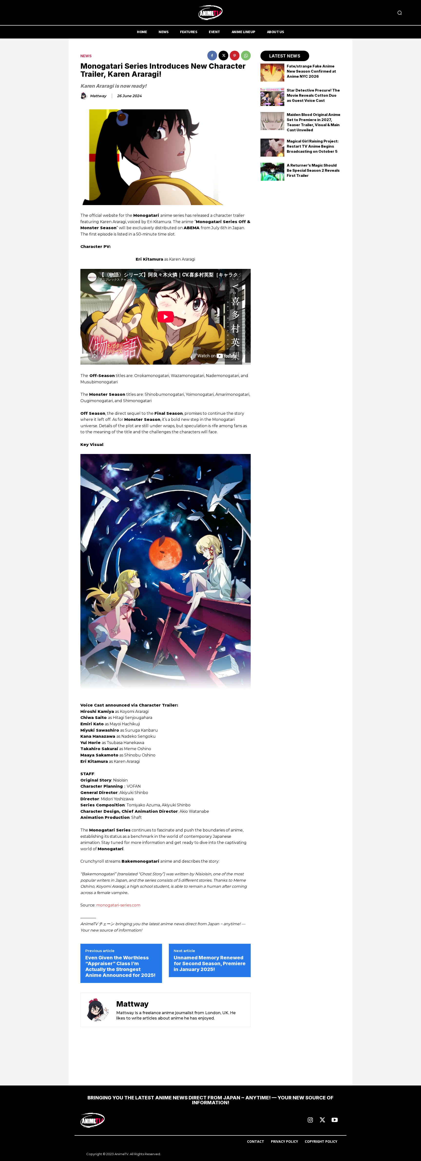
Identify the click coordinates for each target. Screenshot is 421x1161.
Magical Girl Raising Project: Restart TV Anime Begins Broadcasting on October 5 (313, 146)
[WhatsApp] (246, 55)
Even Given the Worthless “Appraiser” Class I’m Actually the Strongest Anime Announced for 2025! (120, 966)
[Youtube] (334, 1120)
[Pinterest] (234, 55)
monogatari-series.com (118, 905)
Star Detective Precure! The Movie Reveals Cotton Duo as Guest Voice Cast (313, 95)
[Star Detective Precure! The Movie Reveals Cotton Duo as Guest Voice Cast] (272, 97)
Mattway (98, 96)
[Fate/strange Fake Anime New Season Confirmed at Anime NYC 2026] (272, 73)
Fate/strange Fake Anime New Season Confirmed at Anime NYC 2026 (311, 71)
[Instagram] (310, 1120)
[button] (399, 13)
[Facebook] (212, 55)
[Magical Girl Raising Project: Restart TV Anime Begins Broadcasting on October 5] (272, 148)
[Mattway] (84, 96)
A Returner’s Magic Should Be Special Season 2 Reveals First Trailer (313, 170)
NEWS (86, 56)
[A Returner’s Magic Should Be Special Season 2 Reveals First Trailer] (272, 172)
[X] (223, 55)
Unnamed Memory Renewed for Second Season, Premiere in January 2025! (210, 963)
